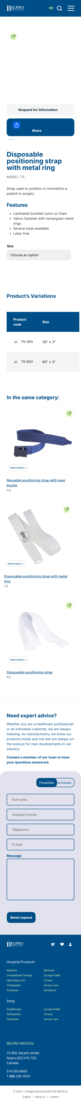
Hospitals (46, 782)
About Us (40, 1097)
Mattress (12, 970)
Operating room (16, 980)
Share (37, 130)
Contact (54, 1097)
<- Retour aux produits (10, 139)
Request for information (38, 110)
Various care (51, 985)
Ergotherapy (14, 1009)
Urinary (48, 980)
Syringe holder (52, 975)
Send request (21, 917)
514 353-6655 (17, 1071)
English (26, 1097)
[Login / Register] (70, 944)
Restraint (49, 970)
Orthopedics (14, 985)
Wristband (50, 990)
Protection (12, 990)
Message (14, 856)
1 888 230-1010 (18, 1076)
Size (10, 246)
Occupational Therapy (19, 975)
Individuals (63, 782)
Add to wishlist (13, 36)
